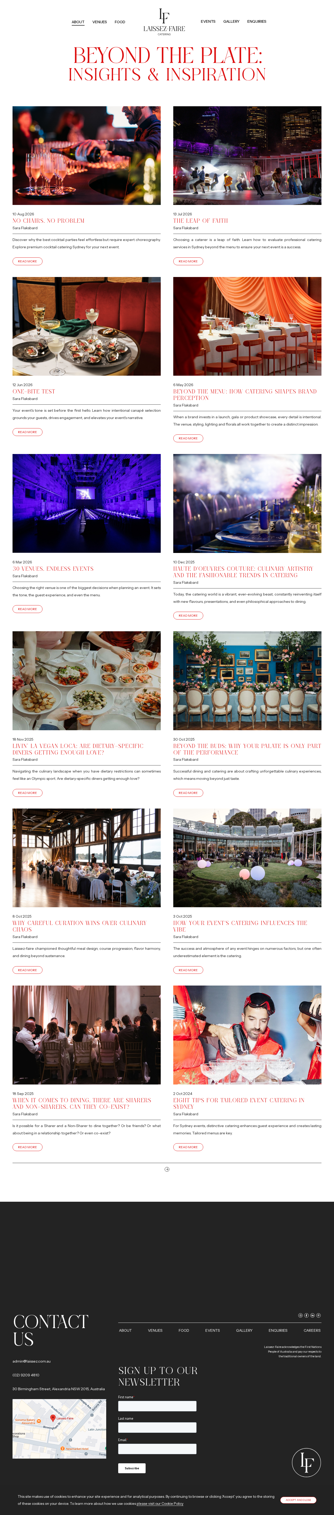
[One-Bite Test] (87, 326)
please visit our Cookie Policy (160, 1503)
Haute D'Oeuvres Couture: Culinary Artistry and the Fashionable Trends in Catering (243, 572)
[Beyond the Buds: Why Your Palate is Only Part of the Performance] (247, 680)
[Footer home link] (306, 1463)
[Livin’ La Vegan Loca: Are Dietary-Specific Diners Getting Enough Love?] (87, 680)
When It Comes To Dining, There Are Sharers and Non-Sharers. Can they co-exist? (82, 1103)
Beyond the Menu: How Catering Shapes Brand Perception (245, 394)
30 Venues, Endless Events (53, 568)
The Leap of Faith (200, 220)
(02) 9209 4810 (26, 1375)
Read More (27, 261)
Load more (167, 1169)
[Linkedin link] (258, 13)
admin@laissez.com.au (32, 1361)
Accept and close (298, 1500)
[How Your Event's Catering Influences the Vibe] (247, 858)
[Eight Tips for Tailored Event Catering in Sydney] (247, 1035)
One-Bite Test (34, 391)
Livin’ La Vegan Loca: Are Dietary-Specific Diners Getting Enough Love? (78, 749)
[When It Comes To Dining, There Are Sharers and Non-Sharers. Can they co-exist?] (87, 1035)
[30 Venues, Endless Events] (87, 503)
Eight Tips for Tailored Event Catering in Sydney (239, 1103)
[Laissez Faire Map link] (59, 1428)
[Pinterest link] (264, 13)
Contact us (50, 1330)
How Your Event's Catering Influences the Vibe (240, 926)
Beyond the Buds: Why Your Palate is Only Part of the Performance (247, 749)
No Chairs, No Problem (49, 220)
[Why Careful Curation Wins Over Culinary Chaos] (87, 858)
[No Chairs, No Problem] (87, 155)
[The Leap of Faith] (247, 155)
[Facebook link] (252, 13)
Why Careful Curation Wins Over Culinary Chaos (80, 926)
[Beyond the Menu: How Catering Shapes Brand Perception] (247, 326)
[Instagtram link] (247, 13)
